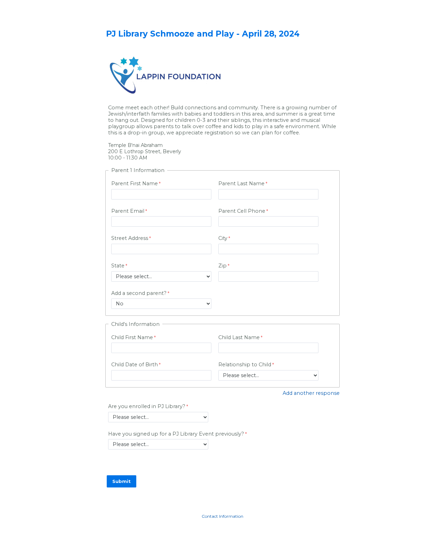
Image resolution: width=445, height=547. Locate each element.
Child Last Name (239, 337)
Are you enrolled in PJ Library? (146, 406)
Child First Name (132, 337)
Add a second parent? (139, 293)
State (117, 266)
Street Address (129, 238)
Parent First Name (134, 183)
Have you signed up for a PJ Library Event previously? (176, 434)
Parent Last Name (241, 183)
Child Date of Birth (134, 364)
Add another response (311, 393)
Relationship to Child (244, 364)
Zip (222, 266)
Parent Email (127, 211)
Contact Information (222, 516)
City (222, 238)
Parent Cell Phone (241, 211)
